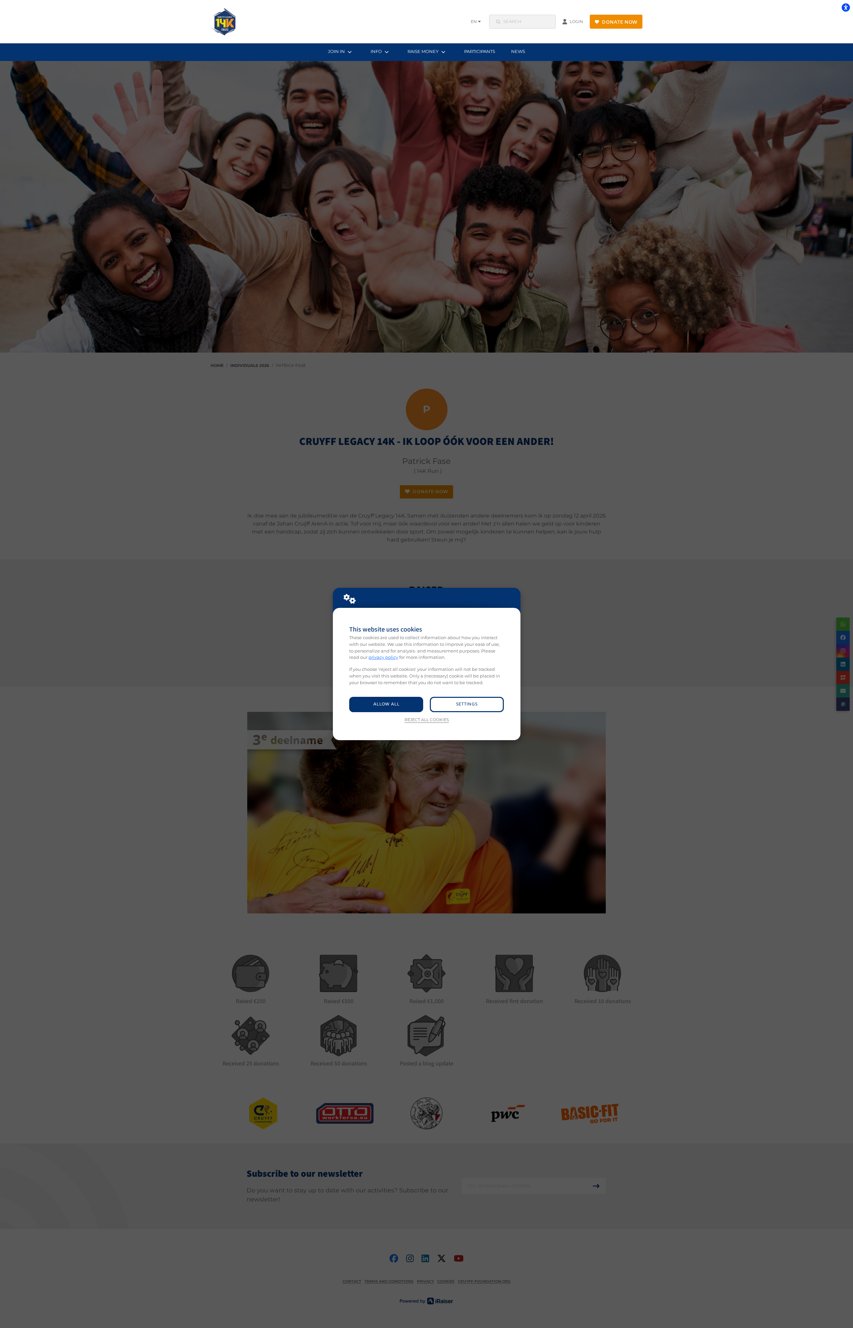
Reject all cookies (427, 719)
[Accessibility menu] (846, 7)
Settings (466, 704)
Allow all (386, 704)
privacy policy (383, 657)
